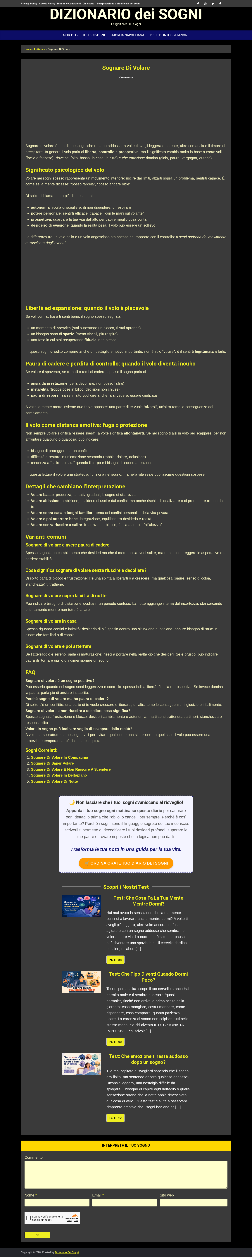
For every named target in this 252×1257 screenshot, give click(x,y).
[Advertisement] (126, 111)
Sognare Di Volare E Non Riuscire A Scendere (71, 769)
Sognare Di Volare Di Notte (54, 781)
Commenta (126, 77)
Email (98, 1195)
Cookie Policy (47, 3)
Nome (31, 1195)
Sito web (167, 1195)
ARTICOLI (69, 35)
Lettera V (39, 49)
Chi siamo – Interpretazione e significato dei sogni (111, 3)
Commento (34, 1157)
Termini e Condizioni (69, 3)
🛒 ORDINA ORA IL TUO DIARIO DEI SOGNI (126, 863)
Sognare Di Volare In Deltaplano (59, 775)
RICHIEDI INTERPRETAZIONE (169, 35)
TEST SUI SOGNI (93, 35)
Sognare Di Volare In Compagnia (59, 757)
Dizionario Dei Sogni (67, 1252)
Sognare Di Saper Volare (52, 763)
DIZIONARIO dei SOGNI (126, 15)
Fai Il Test (115, 959)
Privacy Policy (29, 3)
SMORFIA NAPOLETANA (127, 35)
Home (28, 49)
